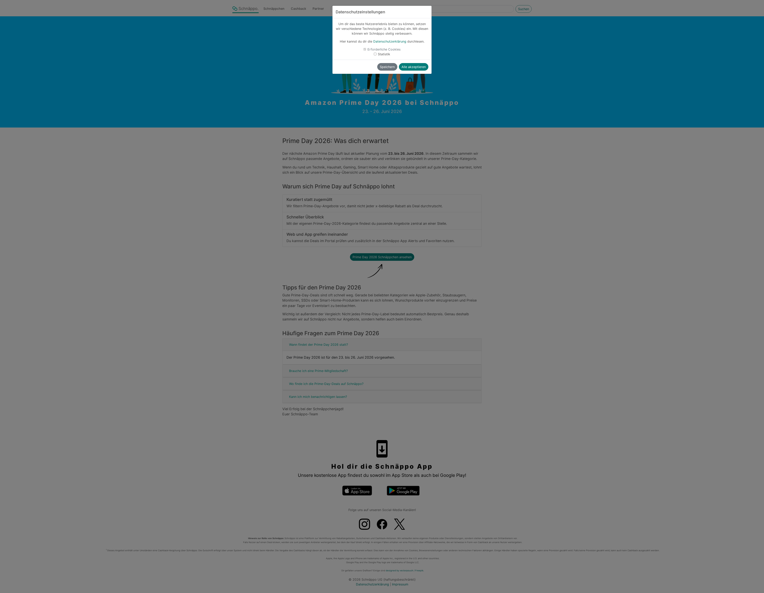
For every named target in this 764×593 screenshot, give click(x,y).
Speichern (387, 67)
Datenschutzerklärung (389, 41)
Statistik (384, 54)
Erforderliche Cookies (384, 49)
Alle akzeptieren (413, 67)
